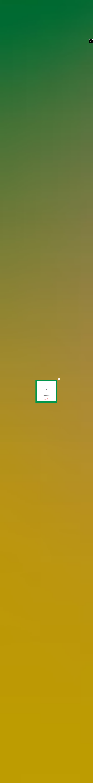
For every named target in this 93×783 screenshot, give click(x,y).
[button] (59, 379)
